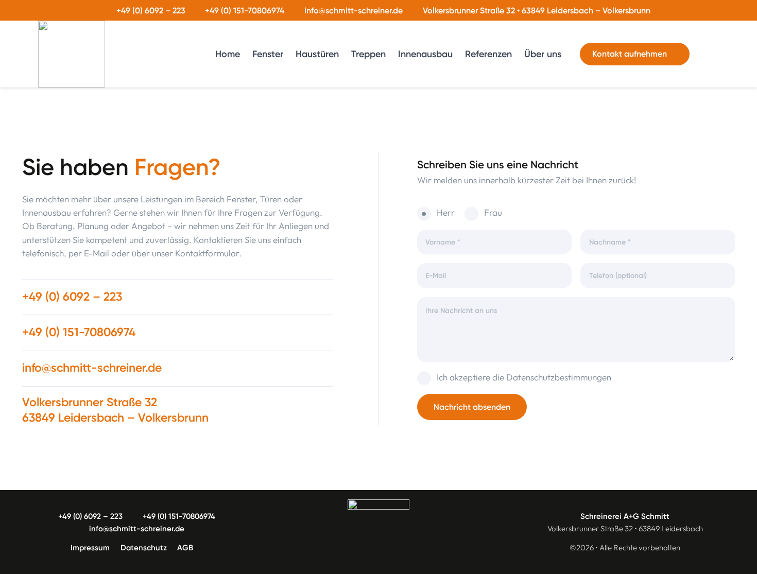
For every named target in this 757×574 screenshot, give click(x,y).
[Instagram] (710, 54)
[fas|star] (378, 530)
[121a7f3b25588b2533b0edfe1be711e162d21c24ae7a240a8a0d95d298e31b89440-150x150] (71, 54)
